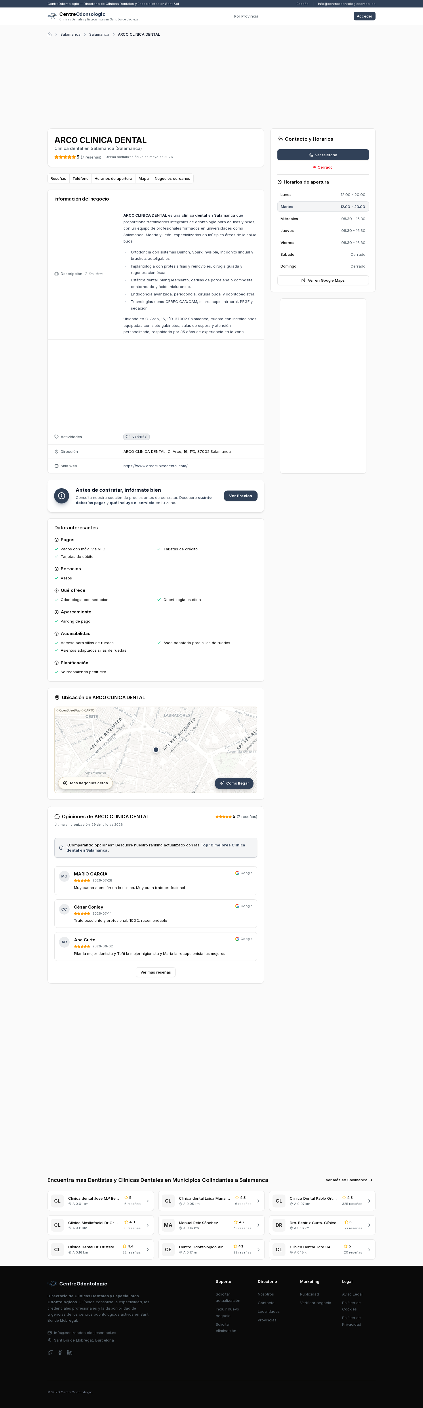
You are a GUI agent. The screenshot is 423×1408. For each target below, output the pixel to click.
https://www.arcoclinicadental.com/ (155, 465)
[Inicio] (49, 34)
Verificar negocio (315, 1302)
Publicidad (309, 1294)
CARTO (89, 710)
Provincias (267, 1320)
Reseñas (58, 178)
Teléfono (81, 178)
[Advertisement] (211, 81)
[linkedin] (70, 1352)
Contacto (266, 1302)
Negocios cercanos (172, 178)
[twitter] (50, 1352)
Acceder (364, 16)
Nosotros (266, 1294)
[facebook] (60, 1352)
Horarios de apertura (113, 178)
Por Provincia (246, 16)
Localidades (269, 1311)
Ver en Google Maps (326, 280)
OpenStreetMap (70, 710)
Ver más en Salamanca (346, 1180)
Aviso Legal (352, 1294)
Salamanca (70, 34)
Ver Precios (240, 495)
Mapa (144, 178)
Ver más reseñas (155, 972)
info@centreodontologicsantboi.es (347, 4)
